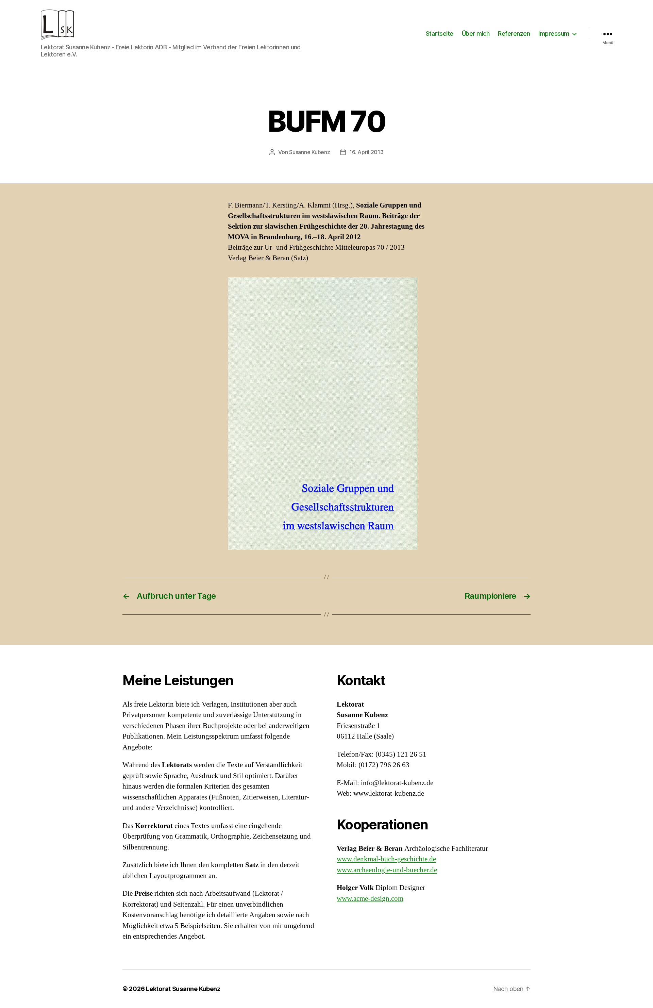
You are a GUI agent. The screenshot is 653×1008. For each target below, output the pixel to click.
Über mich (476, 33)
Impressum (553, 33)
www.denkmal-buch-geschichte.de (386, 859)
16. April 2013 (366, 152)
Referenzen (514, 33)
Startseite (439, 33)
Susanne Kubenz (309, 152)
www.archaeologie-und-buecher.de (387, 870)
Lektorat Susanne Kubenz (183, 988)
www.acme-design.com (370, 898)
